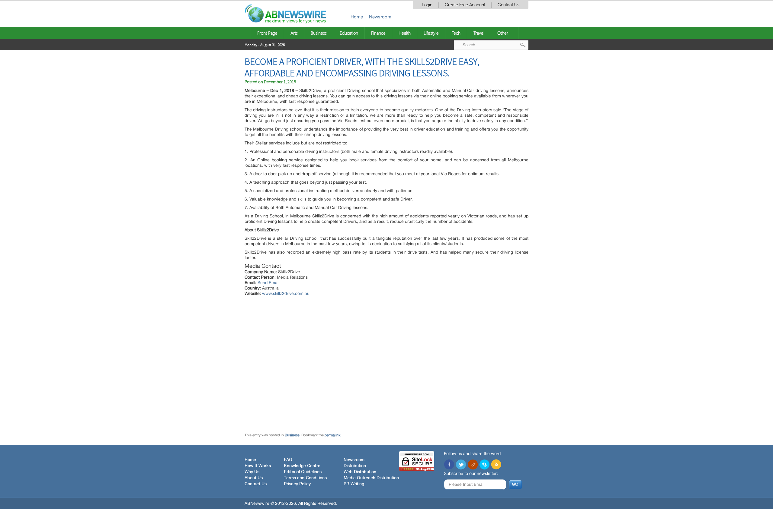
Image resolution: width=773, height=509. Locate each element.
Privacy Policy (297, 484)
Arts (294, 33)
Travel (478, 33)
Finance (378, 33)
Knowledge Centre (302, 466)
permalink (332, 435)
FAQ (288, 460)
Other (502, 33)
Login (427, 5)
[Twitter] (461, 465)
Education (349, 33)
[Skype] (484, 465)
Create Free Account (465, 5)
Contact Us (508, 5)
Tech (456, 33)
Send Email (268, 282)
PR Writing (354, 484)
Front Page (267, 33)
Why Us (252, 472)
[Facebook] (449, 465)
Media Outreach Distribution (371, 478)
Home (357, 16)
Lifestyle (431, 33)
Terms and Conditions (305, 478)
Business (319, 33)
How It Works (258, 466)
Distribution (355, 466)
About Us (254, 478)
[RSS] (496, 465)
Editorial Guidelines (303, 472)
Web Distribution (360, 472)
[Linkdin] (472, 465)
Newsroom (380, 16)
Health (405, 33)
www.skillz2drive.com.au (286, 293)
